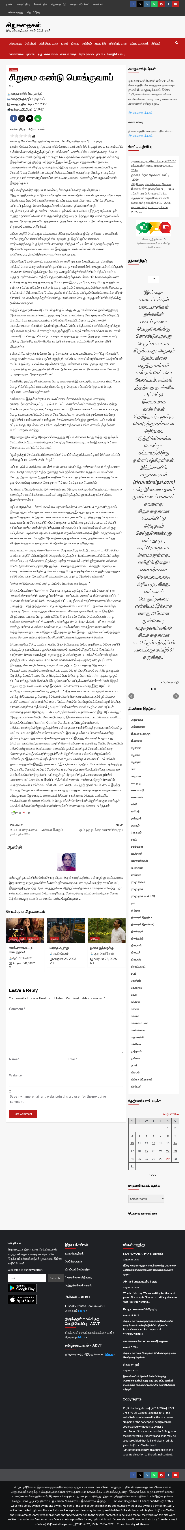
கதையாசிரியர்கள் (79, 4)
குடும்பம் (87, 43)
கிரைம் (75, 43)
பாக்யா (135, 1008)
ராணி (134, 1065)
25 (139, 1158)
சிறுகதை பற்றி (58, 4)
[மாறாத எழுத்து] (66, 930)
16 (175, 1143)
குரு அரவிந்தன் (104, 953)
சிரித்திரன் (137, 846)
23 (175, 1151)
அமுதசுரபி (137, 719)
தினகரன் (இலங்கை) (142, 924)
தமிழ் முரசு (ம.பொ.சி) (143, 896)
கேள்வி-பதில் (40, 4)
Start (152, 689)
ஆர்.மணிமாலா (22, 958)
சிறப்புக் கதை (68, 54)
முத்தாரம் (136, 1051)
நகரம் (159, 1253)
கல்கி (134, 804)
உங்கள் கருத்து (15, 12)
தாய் (133, 903)
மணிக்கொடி (138, 1030)
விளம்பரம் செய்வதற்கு (77, 1269)
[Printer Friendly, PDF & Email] (21, 813)
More (82, 1310)
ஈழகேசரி (136, 747)
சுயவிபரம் (98, 4)
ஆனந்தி (36, 94)
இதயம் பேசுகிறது (140, 733)
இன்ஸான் (136, 740)
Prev (131, 696)
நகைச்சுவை (16, 54)
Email (72, 1059)
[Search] (176, 43)
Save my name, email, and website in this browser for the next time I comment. (58, 1099)
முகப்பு (9, 4)
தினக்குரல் (137, 931)
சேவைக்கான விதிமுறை (78, 1277)
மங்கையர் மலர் (139, 1023)
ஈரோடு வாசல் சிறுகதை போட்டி (149, 193)
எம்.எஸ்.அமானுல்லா (158, 1341)
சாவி (134, 839)
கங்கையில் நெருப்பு (146, 1309)
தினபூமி (135, 952)
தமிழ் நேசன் (138, 881)
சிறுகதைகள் (23, 25)
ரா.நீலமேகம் (60, 953)
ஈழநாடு (135, 754)
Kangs (127, 1309)
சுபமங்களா (137, 867)
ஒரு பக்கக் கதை (48, 54)
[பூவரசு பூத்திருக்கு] (107, 930)
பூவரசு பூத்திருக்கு (102, 948)
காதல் (64, 43)
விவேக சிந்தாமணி (141, 1079)
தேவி (22, 939)
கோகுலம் (136, 832)
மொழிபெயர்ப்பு (115, 54)
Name (14, 1059)
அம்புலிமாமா (138, 726)
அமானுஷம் (15, 43)
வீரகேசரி (136, 1086)
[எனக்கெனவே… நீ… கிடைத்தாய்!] (25, 930)
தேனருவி (136, 987)
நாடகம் (100, 54)
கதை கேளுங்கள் (74, 1253)
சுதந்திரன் (136, 853)
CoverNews (124, 1524)
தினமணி (136, 945)
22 (167, 1151)
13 (153, 1143)
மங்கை (135, 1015)
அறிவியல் (30, 43)
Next (176, 696)
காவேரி (135, 811)
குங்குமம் (136, 818)
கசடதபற (136, 783)
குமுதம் (135, 825)
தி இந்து (135, 910)
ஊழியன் (136, 776)
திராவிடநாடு (138, 966)
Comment (17, 1009)
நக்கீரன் (135, 1001)
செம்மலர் (136, 874)
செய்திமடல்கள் (73, 1261)
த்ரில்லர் (155, 43)
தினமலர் (136, 959)
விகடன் (135, 1072)
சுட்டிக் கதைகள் (139, 43)
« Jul (152, 1174)
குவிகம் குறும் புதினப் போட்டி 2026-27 (153, 161)
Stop (155, 689)
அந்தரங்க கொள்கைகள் (78, 1285)
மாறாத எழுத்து (59, 948)
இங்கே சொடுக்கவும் (140, 112)
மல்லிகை (136, 1044)
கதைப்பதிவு (23, 4)
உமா (133, 769)
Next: (101, 827)
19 (146, 1151)
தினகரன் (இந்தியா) (142, 917)
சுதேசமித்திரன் (139, 860)
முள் (137, 1364)
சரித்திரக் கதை (118, 43)
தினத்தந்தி (137, 938)
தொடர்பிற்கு (33, 12)
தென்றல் (136, 980)
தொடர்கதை (86, 54)
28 (160, 1158)
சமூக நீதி (100, 43)
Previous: (36, 830)
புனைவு (30, 54)
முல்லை (135, 1058)
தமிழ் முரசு (137, 888)
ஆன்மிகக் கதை (48, 43)
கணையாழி (137, 790)
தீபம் (133, 973)
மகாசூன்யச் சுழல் (147, 1281)
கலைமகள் (137, 797)
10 (132, 1143)
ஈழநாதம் (136, 761)
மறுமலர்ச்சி (137, 1037)
